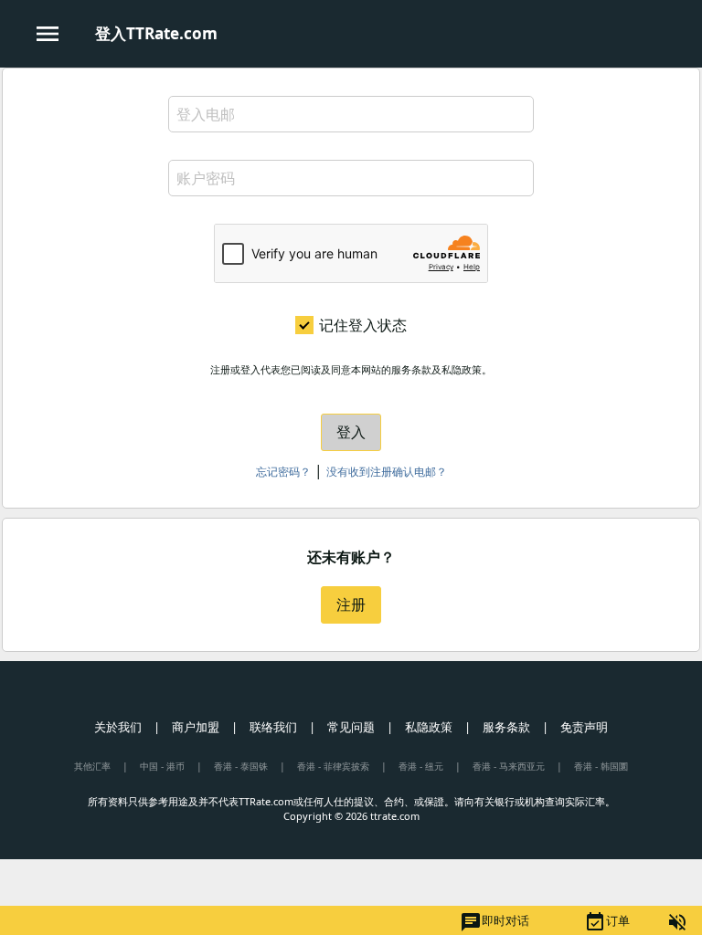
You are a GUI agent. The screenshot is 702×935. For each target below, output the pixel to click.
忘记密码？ (283, 471)
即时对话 (494, 922)
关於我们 (118, 727)
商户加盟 (195, 727)
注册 (351, 604)
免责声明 (584, 727)
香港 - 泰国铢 (241, 766)
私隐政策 (428, 727)
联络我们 (273, 727)
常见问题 (351, 727)
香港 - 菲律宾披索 (333, 766)
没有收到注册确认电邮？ (386, 471)
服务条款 (506, 727)
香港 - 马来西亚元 (509, 766)
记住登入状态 (363, 325)
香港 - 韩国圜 (601, 766)
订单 (607, 922)
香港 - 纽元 (421, 766)
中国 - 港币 (162, 766)
